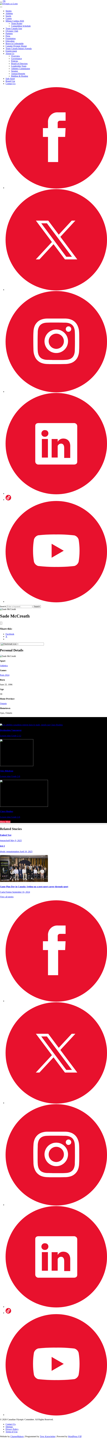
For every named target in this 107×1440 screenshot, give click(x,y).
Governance (16, 58)
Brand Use (10, 81)
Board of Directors (19, 63)
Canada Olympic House (16, 46)
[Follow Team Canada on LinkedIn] (56, 493)
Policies (14, 61)
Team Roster (16, 23)
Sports (8, 16)
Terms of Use (11, 1432)
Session (14, 71)
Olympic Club (12, 31)
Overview (15, 56)
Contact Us (10, 83)
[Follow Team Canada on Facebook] (56, 188)
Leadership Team (18, 66)
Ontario (3, 703)
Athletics (4, 665)
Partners (9, 33)
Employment (11, 51)
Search (3, 606)
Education (10, 41)
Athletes (9, 13)
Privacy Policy (12, 1429)
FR (4, 1)
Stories (9, 11)
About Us (10, 53)
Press (8, 36)
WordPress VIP (75, 1436)
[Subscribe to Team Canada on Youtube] (56, 601)
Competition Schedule (21, 26)
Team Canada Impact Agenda (19, 48)
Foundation (11, 38)
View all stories (7, 897)
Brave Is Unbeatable (15, 43)
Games (9, 18)
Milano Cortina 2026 (15, 21)
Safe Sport (10, 78)
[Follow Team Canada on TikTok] (8, 499)
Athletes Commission (20, 68)
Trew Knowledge (47, 1436)
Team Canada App (14, 28)
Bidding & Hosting (19, 76)
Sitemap (9, 1427)
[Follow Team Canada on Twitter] (56, 290)
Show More (5, 822)
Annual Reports (18, 73)
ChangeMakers (17, 1436)
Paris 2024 (4, 675)
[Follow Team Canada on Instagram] (56, 391)
